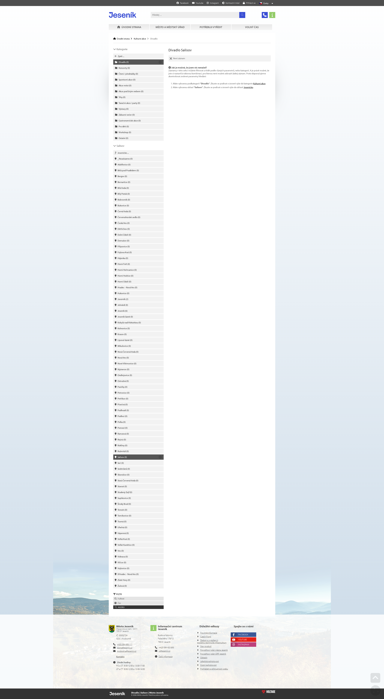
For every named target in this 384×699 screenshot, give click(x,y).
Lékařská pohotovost (209, 661)
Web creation (268, 691)
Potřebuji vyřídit (211, 27)
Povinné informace (208, 632)
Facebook (243, 634)
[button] (231, 3)
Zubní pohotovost (208, 665)
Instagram (243, 644)
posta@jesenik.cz (124, 647)
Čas (119, 603)
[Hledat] (242, 15)
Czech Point (205, 636)
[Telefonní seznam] (265, 15)
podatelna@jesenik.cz (126, 651)
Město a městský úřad (170, 27)
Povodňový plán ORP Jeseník (213, 653)
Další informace (165, 656)
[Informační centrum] (272, 15)
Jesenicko (248, 87)
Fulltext (120, 598)
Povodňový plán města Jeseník (214, 650)
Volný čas (252, 27)
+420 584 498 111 (124, 644)
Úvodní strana (122, 15)
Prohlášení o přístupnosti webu (214, 668)
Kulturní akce (140, 39)
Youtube (242, 639)
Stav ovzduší (206, 646)
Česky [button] (265, 3)
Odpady (203, 657)
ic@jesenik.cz (164, 650)
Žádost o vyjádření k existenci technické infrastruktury (211, 641)
